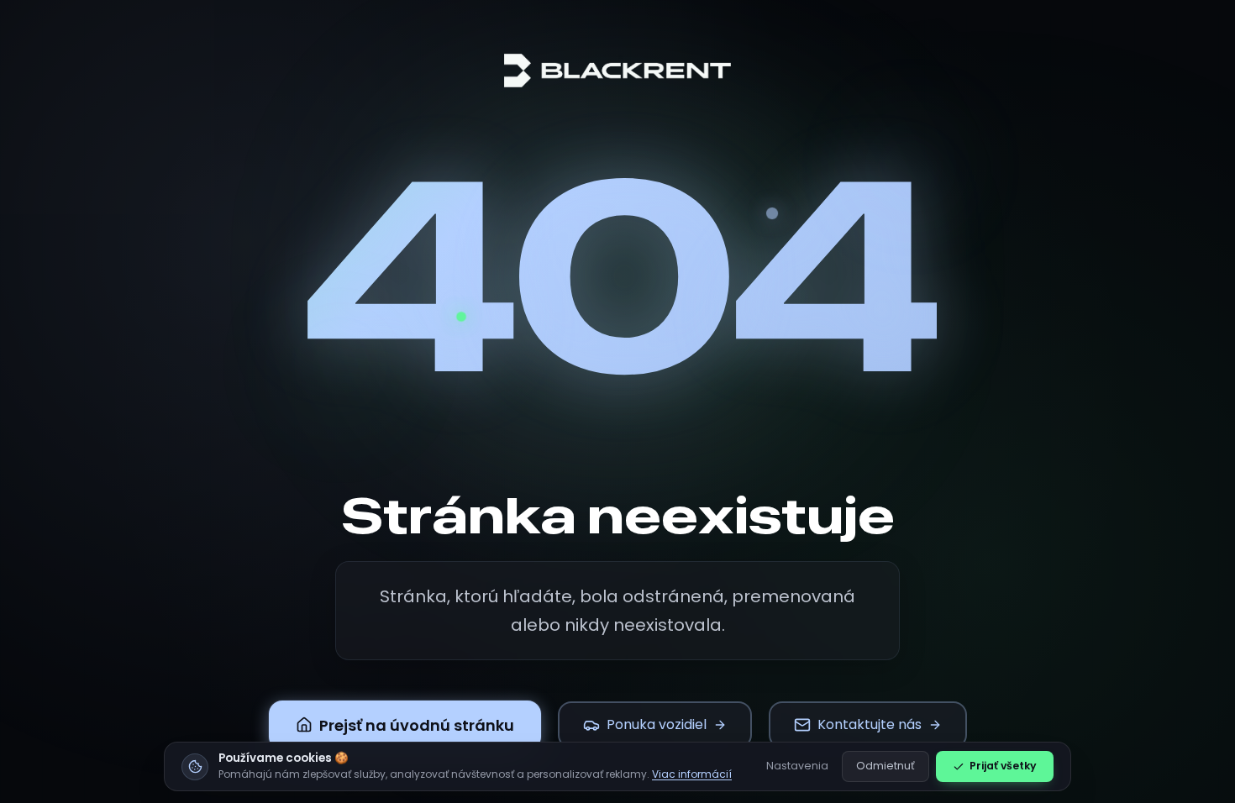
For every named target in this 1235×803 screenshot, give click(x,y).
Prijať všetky (1003, 765)
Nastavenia (797, 765)
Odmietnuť (885, 765)
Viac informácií (692, 774)
